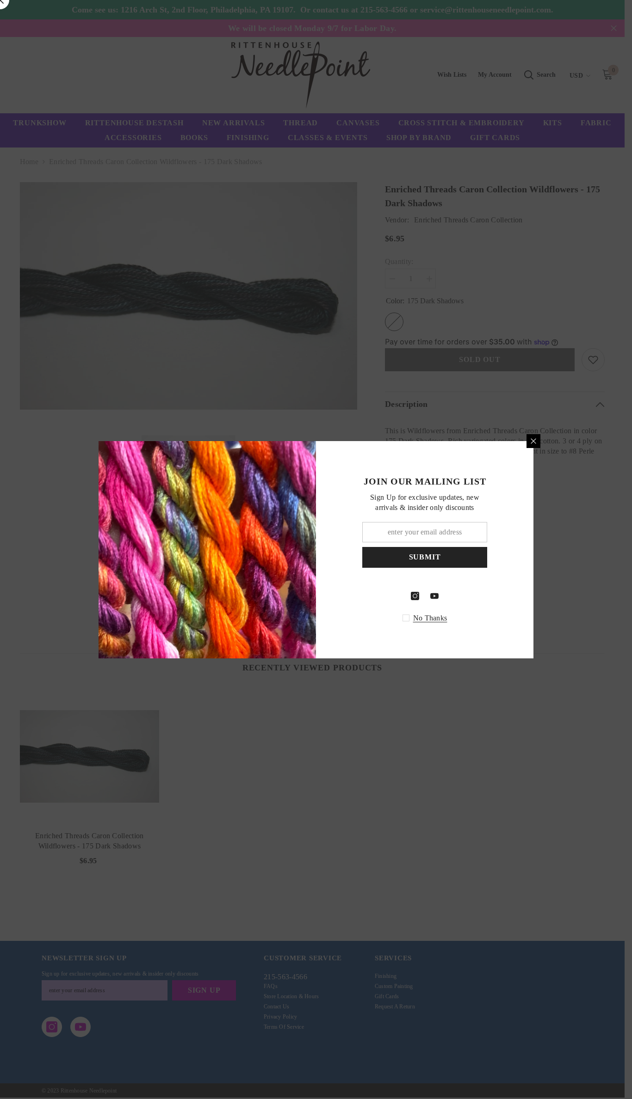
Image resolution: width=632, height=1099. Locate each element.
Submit (425, 557)
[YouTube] (434, 596)
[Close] (533, 441)
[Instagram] (415, 596)
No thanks (430, 618)
